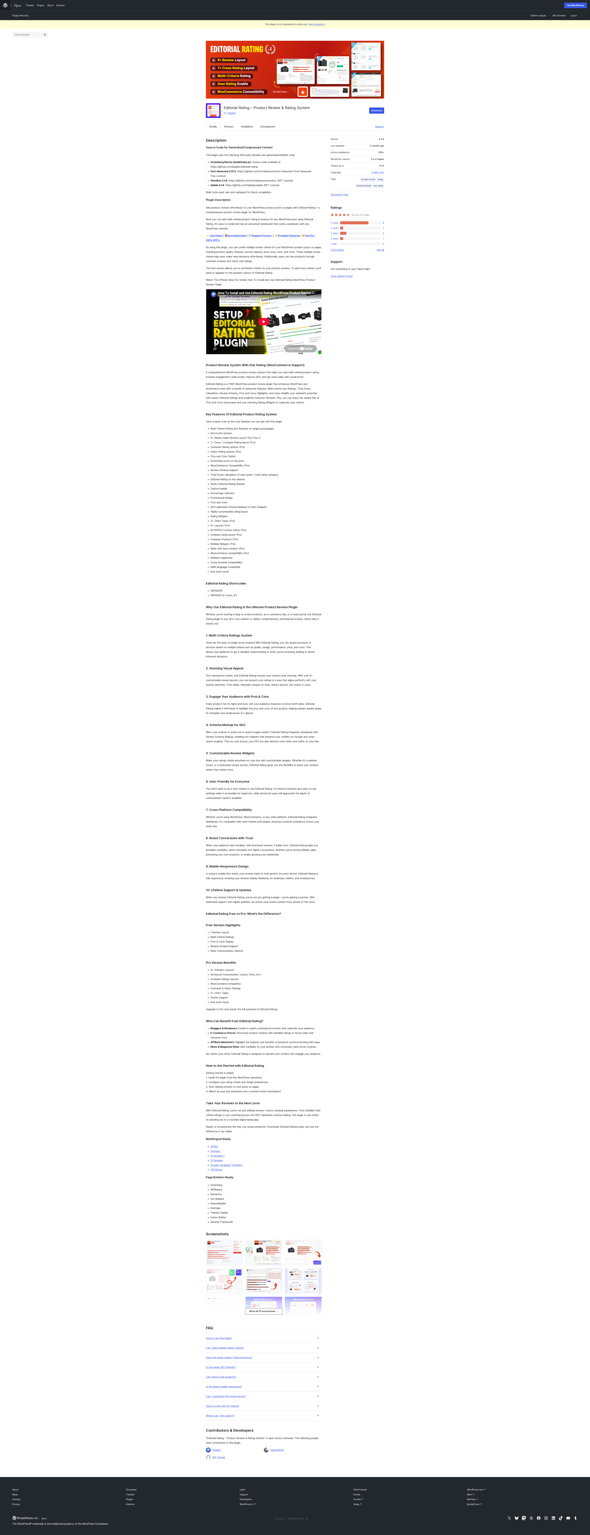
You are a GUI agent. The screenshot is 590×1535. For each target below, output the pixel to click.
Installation (247, 126)
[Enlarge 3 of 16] (317, 1243)
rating (380, 179)
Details (213, 126)
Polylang (215, 1151)
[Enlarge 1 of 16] (238, 1243)
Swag (357, 1504)
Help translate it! (317, 24)
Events (356, 1494)
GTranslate (216, 1160)
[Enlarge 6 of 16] (317, 1272)
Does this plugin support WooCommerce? (229, 1357)
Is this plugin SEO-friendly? (221, 1367)
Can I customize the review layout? (226, 1396)
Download (376, 110)
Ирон (44, 1518)
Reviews (229, 126)
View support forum (342, 276)
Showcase (131, 1489)
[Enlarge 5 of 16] (278, 1272)
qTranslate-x (217, 1155)
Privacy (16, 1504)
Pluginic (232, 113)
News (15, 1494)
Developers (246, 1499)
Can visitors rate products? (221, 1377)
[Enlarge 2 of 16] (278, 1243)
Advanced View (339, 194)
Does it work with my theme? (222, 1406)
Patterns (130, 1504)
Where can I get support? (220, 1415)
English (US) (378, 172)
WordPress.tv (248, 1504)
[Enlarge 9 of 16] (317, 1300)
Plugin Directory (20, 15)
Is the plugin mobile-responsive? (224, 1386)
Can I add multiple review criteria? (225, 1347)
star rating (378, 186)
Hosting (16, 1499)
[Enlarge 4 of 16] (238, 1272)
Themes (130, 1494)
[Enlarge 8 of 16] (278, 1300)
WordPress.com (476, 1489)
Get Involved (360, 1489)
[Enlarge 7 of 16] (238, 1300)
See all (380, 249)
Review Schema (364, 186)
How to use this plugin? (219, 1338)
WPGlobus (216, 1169)
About (15, 1489)
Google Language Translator (226, 1165)
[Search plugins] (45, 35)
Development (267, 126)
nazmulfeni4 (277, 1449)
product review (368, 179)
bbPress (472, 1499)
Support (379, 126)
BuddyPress (474, 1504)
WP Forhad (218, 1457)
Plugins (129, 1499)
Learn (242, 1489)
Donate (358, 1499)
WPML (214, 1146)
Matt (470, 1494)
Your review (337, 249)
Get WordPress (575, 5)
